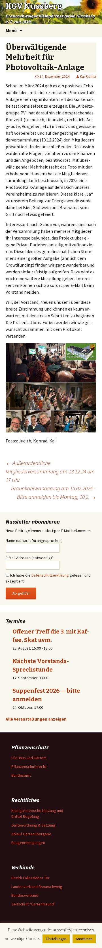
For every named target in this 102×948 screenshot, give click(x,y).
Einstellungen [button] (56, 938)
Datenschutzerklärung (50, 575)
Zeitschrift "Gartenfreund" (33, 904)
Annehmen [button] (84, 938)
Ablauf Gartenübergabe (31, 833)
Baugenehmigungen (28, 842)
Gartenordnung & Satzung (33, 825)
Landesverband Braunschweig (36, 886)
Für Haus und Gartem (28, 757)
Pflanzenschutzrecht (28, 766)
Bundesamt (21, 775)
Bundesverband (24, 895)
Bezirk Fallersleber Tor (30, 877)
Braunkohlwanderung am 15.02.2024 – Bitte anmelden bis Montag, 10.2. (53, 492)
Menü (11, 30)
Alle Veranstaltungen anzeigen (36, 719)
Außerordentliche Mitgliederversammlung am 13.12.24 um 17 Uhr (50, 471)
